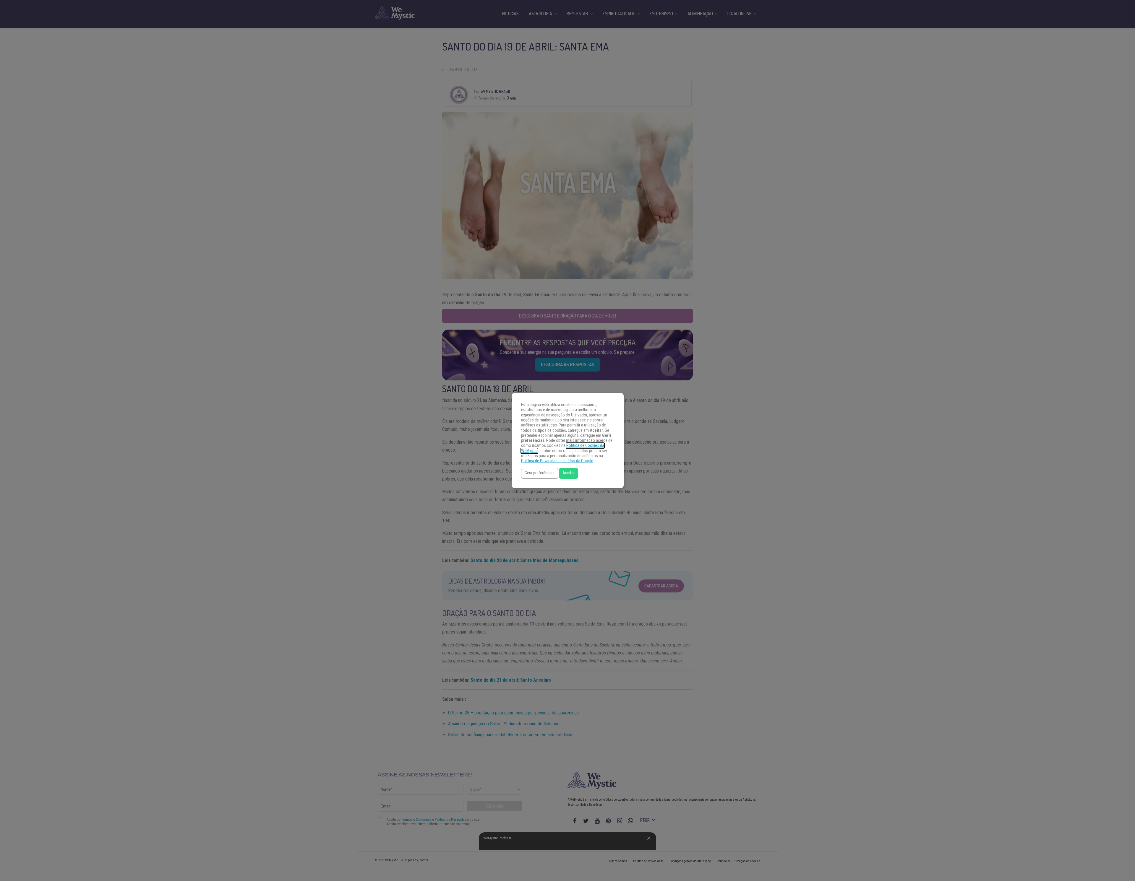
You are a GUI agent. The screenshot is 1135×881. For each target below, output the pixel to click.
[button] (539, 473)
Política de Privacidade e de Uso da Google (557, 460)
